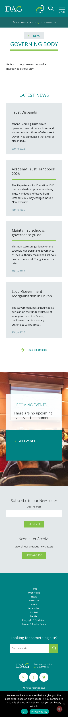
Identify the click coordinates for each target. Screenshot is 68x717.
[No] (63, 704)
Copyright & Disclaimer (34, 620)
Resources (34, 600)
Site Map (34, 616)
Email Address (34, 506)
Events (34, 604)
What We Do (34, 592)
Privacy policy (39, 711)
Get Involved (34, 608)
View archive (34, 555)
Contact (34, 612)
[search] (51, 9)
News (36, 35)
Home (34, 588)
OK (24, 711)
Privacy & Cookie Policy (34, 624)
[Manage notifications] (59, 709)
